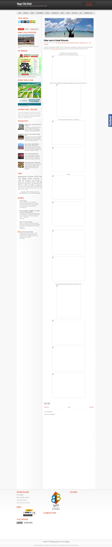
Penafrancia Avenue (23, 183)
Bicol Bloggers (20, 494)
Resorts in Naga (22, 184)
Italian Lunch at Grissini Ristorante (56, 40)
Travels (68, 13)
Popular (21, 29)
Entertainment (40, 13)
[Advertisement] (69, 458)
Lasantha (55, 545)
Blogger (38, 193)
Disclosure (88, 4)
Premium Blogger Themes (63, 545)
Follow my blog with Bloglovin (29, 513)
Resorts (48, 13)
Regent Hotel (34, 188)
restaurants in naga (83, 42)
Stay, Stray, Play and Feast (26, 231)
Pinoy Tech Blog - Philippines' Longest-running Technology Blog (30, 211)
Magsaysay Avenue (26, 176)
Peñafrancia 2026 (88, 13)
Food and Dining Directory (31, 153)
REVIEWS (32, 13)
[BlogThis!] (46, 403)
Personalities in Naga (32, 186)
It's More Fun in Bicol (22, 500)
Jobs (81, 13)
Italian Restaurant (65, 42)
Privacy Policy (89, 5)
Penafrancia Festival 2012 (32, 181)
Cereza (59, 42)
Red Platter (31, 185)
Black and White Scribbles (23, 497)
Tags (27, 29)
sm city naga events (35, 183)
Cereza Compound (55, 48)
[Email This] (44, 403)
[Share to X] (47, 403)
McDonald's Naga (22, 185)
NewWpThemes (41, 545)
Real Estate (74, 13)
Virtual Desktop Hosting (73, 545)
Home (20, 13)
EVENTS (62, 13)
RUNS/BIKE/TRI (55, 13)
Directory (25, 13)
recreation (25, 189)
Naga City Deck (24, 4)
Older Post (91, 407)
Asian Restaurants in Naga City (32, 162)
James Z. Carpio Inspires (26, 221)
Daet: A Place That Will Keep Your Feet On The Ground (32, 144)
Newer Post (46, 407)
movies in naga (35, 184)
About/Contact (89, 3)
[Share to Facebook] (49, 403)
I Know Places (23, 200)
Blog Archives (34, 29)
